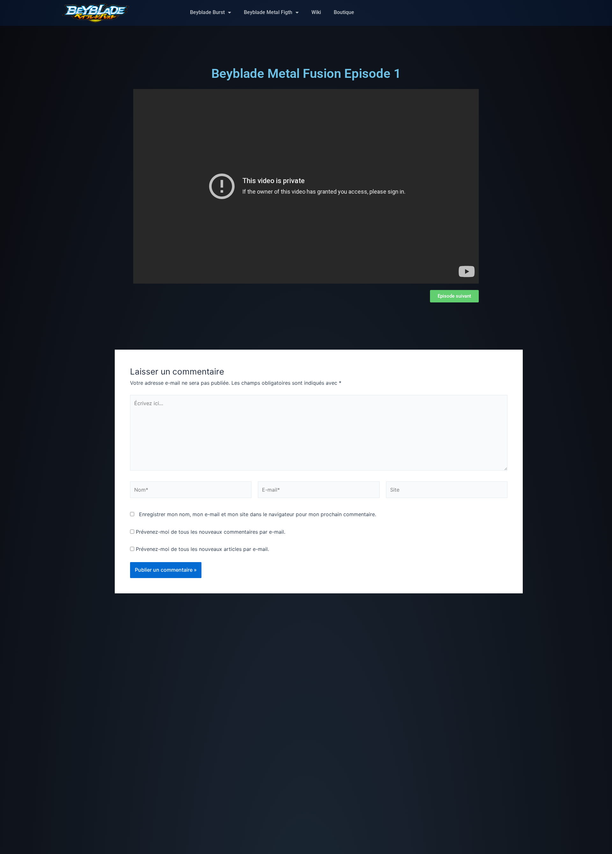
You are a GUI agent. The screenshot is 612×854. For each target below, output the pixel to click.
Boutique (344, 12)
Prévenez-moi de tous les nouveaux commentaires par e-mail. (210, 532)
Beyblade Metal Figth (268, 12)
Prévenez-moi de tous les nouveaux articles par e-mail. (202, 549)
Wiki (316, 12)
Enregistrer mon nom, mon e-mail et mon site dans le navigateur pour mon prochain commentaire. (257, 514)
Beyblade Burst (207, 12)
